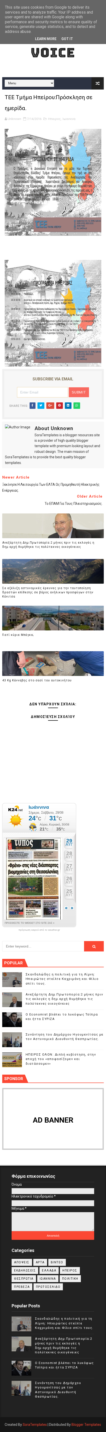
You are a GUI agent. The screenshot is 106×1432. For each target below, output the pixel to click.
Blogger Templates (86, 1425)
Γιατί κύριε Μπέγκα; (18, 635)
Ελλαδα (49, 1270)
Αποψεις (22, 1262)
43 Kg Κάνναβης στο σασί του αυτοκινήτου (37, 680)
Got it (67, 39)
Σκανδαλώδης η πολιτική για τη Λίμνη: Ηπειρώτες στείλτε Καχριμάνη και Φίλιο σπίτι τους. (62, 978)
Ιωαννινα (69, 119)
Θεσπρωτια (24, 1278)
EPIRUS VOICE (53, 45)
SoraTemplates (35, 1425)
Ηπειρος (54, 119)
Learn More (45, 39)
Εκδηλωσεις (25, 1270)
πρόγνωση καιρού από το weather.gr (39, 930)
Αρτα (40, 1262)
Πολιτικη (70, 1278)
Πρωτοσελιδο (48, 1287)
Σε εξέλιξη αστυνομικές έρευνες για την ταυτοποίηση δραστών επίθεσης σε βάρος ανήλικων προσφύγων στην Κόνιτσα (47, 592)
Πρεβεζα (22, 1287)
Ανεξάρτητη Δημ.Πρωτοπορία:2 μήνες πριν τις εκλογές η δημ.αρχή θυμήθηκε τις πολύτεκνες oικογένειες (48, 545)
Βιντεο (57, 1262)
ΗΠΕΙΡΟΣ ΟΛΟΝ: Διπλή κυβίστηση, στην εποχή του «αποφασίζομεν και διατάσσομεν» (61, 1059)
